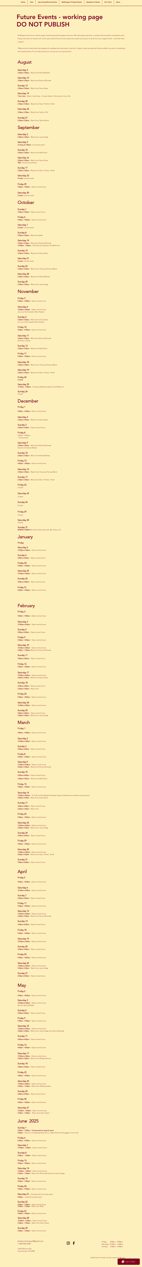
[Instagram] (68, 1243)
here (66, 1133)
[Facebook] (74, 1243)
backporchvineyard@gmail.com (30, 1241)
